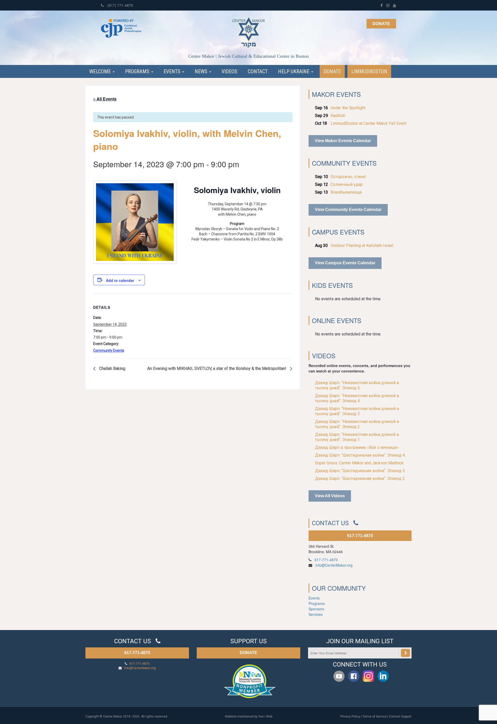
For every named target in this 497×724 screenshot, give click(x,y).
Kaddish (338, 115)
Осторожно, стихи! (348, 176)
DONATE (248, 652)
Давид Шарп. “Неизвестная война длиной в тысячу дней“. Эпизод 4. (357, 398)
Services (316, 614)
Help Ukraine (294, 71)
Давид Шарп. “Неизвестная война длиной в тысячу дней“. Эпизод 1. (357, 437)
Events (173, 71)
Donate (381, 23)
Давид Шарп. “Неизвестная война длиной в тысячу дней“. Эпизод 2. (357, 424)
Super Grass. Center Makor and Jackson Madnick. (359, 462)
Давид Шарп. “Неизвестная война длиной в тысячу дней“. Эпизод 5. (357, 385)
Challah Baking (111, 368)
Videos (229, 71)
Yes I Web (265, 716)
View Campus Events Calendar (345, 263)
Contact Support (400, 716)
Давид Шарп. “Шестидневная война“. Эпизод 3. (360, 470)
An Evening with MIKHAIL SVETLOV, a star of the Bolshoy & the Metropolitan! (217, 368)
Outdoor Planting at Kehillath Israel (362, 245)
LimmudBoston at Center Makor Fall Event (368, 123)
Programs (138, 71)
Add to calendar (120, 280)
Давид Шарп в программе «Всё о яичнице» (357, 447)
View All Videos (330, 496)
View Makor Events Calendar (343, 140)
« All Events (104, 99)
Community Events (108, 350)
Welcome (100, 71)
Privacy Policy (350, 716)
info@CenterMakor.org (334, 565)
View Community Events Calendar (348, 209)
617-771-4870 (360, 535)
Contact (258, 71)
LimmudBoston (369, 71)
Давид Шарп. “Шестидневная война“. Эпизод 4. (360, 455)
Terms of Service (374, 716)
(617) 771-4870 (119, 5)
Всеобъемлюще (346, 192)
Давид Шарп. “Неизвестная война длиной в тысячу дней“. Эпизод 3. (357, 411)
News (202, 71)
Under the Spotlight (348, 107)
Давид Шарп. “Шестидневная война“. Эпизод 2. (360, 478)
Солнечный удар (347, 184)
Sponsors (316, 608)
